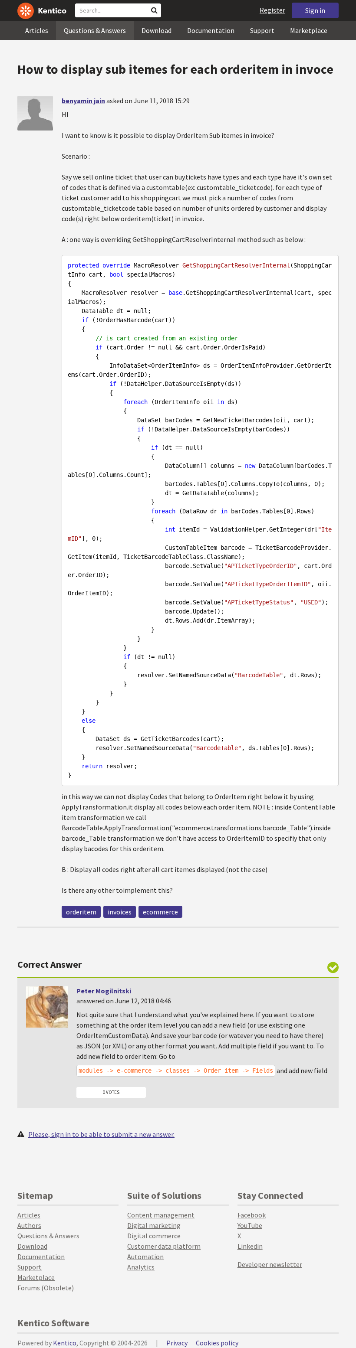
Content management (160, 1215)
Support (262, 30)
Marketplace (308, 30)
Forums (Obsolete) (45, 1287)
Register (272, 10)
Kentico (64, 1342)
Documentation (210, 30)
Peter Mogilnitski (103, 990)
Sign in (315, 10)
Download (156, 30)
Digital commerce (154, 1235)
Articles (36, 30)
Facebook (251, 1215)
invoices (120, 911)
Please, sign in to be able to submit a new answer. (101, 1134)
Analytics (141, 1267)
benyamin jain (83, 100)
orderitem (81, 911)
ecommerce (160, 911)
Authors (29, 1225)
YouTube (249, 1225)
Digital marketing (154, 1225)
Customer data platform (164, 1246)
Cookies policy (217, 1342)
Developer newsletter (269, 1264)
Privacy (177, 1342)
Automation (145, 1256)
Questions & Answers (95, 30)
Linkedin (250, 1246)
